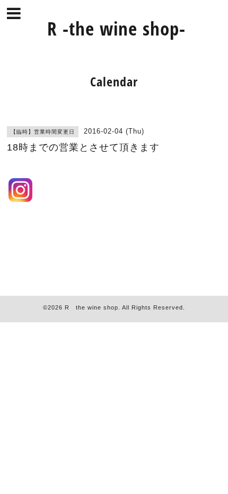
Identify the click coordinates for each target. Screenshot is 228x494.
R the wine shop (91, 307)
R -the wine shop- (116, 28)
